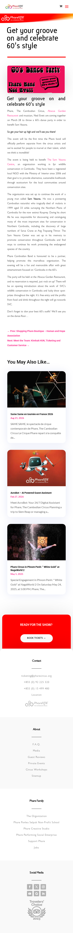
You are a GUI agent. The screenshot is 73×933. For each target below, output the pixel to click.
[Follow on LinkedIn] (43, 893)
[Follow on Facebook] (29, 887)
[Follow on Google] (36, 893)
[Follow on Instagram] (43, 887)
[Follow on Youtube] (29, 893)
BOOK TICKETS (35, 638)
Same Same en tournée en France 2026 (32, 414)
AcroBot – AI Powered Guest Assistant (31, 492)
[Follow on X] (36, 887)
